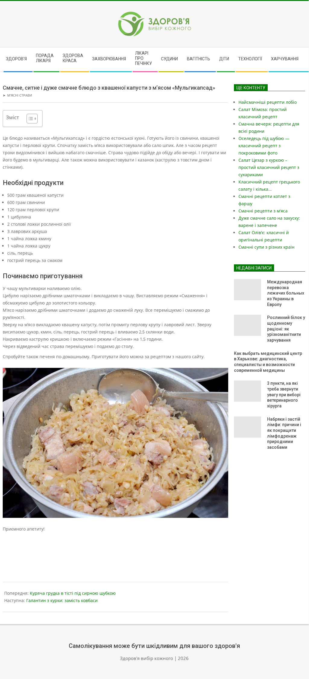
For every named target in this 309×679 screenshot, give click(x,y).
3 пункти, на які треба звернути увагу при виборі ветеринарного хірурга (284, 394)
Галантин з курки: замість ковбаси (62, 600)
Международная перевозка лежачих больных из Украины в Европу (285, 293)
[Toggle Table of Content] (29, 118)
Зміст (12, 117)
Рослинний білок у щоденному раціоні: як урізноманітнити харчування (286, 329)
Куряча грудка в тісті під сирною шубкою (73, 593)
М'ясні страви (19, 95)
